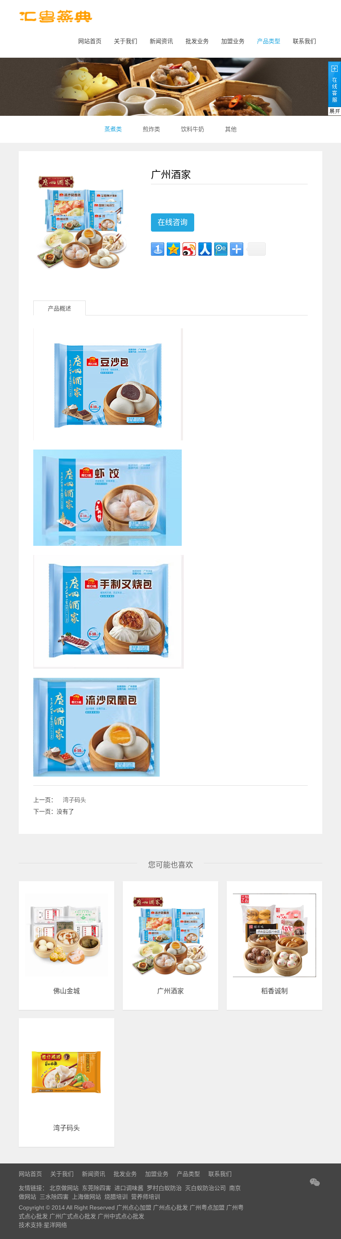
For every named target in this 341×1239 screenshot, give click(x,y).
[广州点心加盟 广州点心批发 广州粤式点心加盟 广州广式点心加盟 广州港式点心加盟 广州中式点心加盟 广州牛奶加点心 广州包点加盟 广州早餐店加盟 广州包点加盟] (56, 18)
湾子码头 (74, 800)
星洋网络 (55, 1225)
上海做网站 (86, 1196)
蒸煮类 (113, 129)
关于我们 (125, 41)
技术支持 (30, 1225)
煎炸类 (151, 129)
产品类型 (268, 41)
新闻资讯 (161, 41)
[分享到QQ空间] (173, 249)
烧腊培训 (116, 1196)
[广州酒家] (82, 221)
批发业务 (197, 41)
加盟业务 (233, 41)
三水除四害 (54, 1196)
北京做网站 (64, 1188)
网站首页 (89, 41)
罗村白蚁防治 (164, 1188)
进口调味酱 (128, 1188)
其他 (231, 129)
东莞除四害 (96, 1188)
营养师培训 (145, 1196)
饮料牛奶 (192, 129)
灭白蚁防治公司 (205, 1188)
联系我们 (304, 41)
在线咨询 (173, 222)
